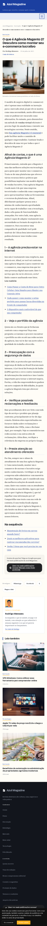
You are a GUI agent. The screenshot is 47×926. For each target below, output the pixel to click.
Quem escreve (8, 864)
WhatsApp (17, 583)
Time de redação (9, 870)
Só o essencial (8, 922)
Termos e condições (10, 894)
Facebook (30, 583)
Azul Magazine (8, 26)
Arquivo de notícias (10, 900)
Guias (5, 810)
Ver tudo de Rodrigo (12, 629)
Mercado (6, 834)
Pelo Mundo (7, 852)
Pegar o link (9, 589)
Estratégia (6, 828)
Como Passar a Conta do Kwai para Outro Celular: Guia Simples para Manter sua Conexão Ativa (25, 290)
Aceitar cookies (24, 922)
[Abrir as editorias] (41, 16)
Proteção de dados (10, 888)
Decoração (7, 822)
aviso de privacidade (16, 918)
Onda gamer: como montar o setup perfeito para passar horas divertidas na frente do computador (25, 301)
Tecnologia (7, 846)
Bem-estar (6, 840)
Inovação (17, 26)
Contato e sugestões (10, 882)
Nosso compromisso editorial (14, 876)
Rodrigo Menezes (12, 51)
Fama (5, 816)
